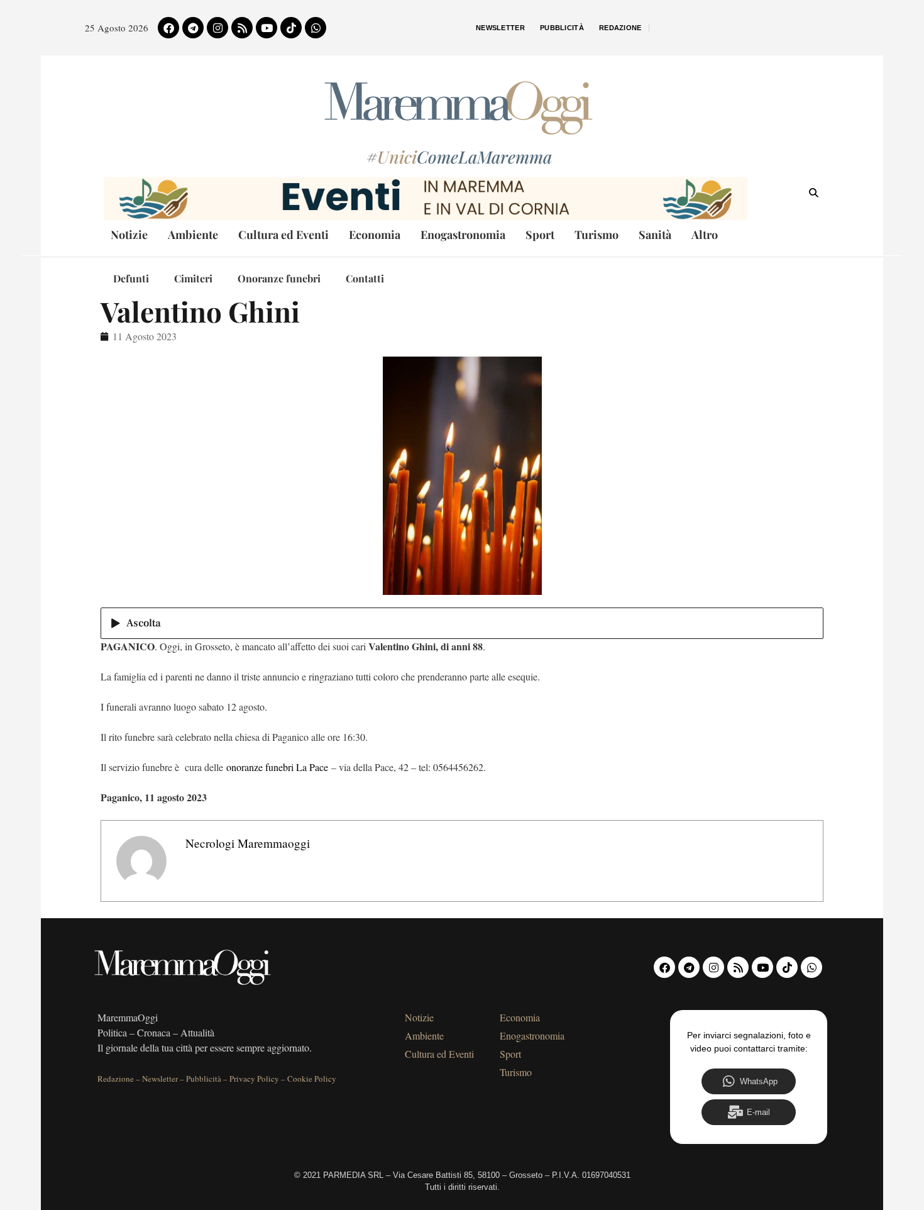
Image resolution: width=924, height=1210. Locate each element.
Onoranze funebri (279, 278)
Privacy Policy (254, 1078)
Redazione (620, 27)
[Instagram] (217, 27)
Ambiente (193, 234)
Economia (374, 234)
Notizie (129, 234)
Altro (704, 234)
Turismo (597, 234)
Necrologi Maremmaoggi (247, 843)
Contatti (365, 278)
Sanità (655, 234)
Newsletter (500, 27)
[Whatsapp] (315, 27)
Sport (539, 234)
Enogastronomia (463, 234)
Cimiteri (193, 278)
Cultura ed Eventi (283, 234)
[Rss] (242, 27)
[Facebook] (168, 27)
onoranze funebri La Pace (277, 767)
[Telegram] (193, 27)
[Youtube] (266, 27)
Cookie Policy (311, 1078)
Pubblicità (562, 27)
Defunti (131, 278)
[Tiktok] (291, 27)
